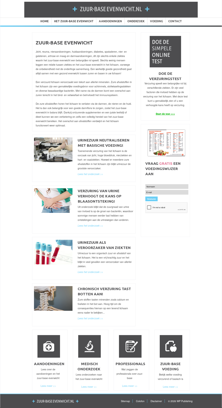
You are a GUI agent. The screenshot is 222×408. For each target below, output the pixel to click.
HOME (44, 21)
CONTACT (175, 21)
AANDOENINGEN (110, 21)
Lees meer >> (48, 386)
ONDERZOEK (136, 21)
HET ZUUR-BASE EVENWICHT (73, 21)
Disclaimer (156, 401)
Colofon (140, 401)
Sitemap (125, 401)
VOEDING (156, 21)
